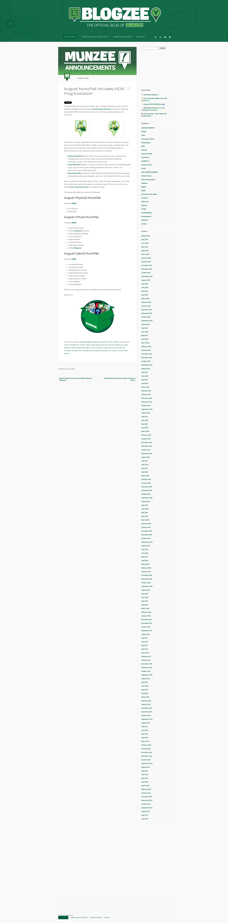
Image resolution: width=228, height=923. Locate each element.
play (109, 348)
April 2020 (144, 516)
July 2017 (144, 638)
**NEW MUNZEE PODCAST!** (95, 37)
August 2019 (145, 546)
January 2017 (146, 660)
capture (88, 345)
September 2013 (146, 808)
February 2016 (146, 701)
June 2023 (144, 376)
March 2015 (145, 741)
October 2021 (145, 450)
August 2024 (145, 324)
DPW (143, 146)
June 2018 (144, 597)
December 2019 (146, 531)
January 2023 (146, 394)
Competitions (145, 143)
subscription (86, 350)
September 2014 (146, 763)
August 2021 (145, 457)
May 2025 (144, 291)
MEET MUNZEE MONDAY (149, 172)
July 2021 (144, 461)
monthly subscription (83, 348)
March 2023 (145, 387)
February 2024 (146, 346)
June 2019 (144, 553)
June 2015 (144, 730)
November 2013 (146, 800)
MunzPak (103, 342)
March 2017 (145, 653)
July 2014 (144, 771)
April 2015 (144, 738)
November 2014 (146, 756)
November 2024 (146, 313)
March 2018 (145, 608)
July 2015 (144, 726)
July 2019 (144, 549)
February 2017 (146, 656)
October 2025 (145, 273)
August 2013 (145, 811)
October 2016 (145, 671)
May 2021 (144, 468)
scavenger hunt (76, 350)
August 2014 (145, 767)
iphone (125, 345)
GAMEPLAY (145, 161)
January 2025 (146, 306)
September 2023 (146, 365)
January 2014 (146, 793)
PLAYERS (140, 37)
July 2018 (144, 594)
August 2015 (145, 723)
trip (109, 350)
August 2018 (145, 590)
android (82, 345)
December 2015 (146, 708)
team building (95, 350)
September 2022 (146, 409)
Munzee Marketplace (148, 179)
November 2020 (146, 490)
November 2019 (146, 535)
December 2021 (146, 442)
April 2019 (144, 560)
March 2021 (145, 476)
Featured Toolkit (146, 154)
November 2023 (146, 357)
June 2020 (144, 509)
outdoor (105, 348)
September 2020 (146, 498)
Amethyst (78, 231)
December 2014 (146, 752)
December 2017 (146, 619)
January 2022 (146, 439)
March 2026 (145, 254)
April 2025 (144, 295)
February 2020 (146, 524)
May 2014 (144, 778)
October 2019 (145, 538)
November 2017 (146, 623)
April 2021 (144, 472)
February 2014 (146, 789)
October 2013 (145, 804)
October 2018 (145, 583)
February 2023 (146, 391)
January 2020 (146, 527)
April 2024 (144, 339)
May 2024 (144, 335)
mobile (73, 348)
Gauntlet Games (146, 165)
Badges (96, 342)
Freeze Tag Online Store (79, 187)
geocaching (100, 345)
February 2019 (146, 568)
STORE (116, 342)
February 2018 (146, 612)
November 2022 (146, 402)
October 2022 (145, 405)
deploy (93, 345)
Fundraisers (145, 157)
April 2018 (144, 605)
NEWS (143, 191)
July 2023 (144, 372)
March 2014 (145, 785)
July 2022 (144, 417)
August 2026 (145, 236)
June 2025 (144, 287)
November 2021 (146, 446)
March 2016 (145, 697)
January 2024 (146, 350)
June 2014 (144, 774)
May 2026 (144, 247)
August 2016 (145, 678)
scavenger (67, 350)
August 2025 (145, 280)
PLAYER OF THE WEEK (149, 194)
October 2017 (145, 627)
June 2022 (144, 420)
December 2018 (146, 575)
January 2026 (146, 262)
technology (103, 350)
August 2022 (145, 413)
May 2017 (144, 645)
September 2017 (146, 631)
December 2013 (146, 797)
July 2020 (144, 505)
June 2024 (144, 332)
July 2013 (144, 815)
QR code (122, 348)
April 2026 (144, 250)
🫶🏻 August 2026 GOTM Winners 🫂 (153, 104)
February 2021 (146, 479)
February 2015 (146, 745)
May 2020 (144, 512)
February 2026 (146, 258)
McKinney (67, 348)
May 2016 (144, 690)
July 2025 (144, 284)
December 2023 (146, 354)
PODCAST (144, 202)
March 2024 (145, 343)
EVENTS (144, 150)
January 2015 (146, 749)
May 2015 (144, 734)
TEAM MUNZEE (146, 213)
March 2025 (145, 298)
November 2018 (146, 579)
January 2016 (146, 704)
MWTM (143, 187)
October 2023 (145, 361)
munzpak (99, 348)
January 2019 (146, 571)
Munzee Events (146, 176)
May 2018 (144, 601)
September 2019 (146, 542)
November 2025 (146, 269)
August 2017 (145, 634)
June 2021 (144, 464)
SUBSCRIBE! (70, 37)
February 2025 (146, 302)
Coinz (143, 135)
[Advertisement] (159, 69)
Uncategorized (146, 216)
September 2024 (146, 321)
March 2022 (145, 431)
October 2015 (145, 715)
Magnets (77, 248)
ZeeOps (144, 224)
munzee (92, 348)
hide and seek (109, 345)
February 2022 (146, 435)
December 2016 (146, 664)
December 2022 (146, 398)
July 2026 (144, 239)
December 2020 (146, 487)
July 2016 (144, 682)
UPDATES (144, 220)
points (114, 348)
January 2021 (146, 483)
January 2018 (146, 616)
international (118, 345)
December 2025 (146, 265)
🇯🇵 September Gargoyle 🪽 (150, 95)
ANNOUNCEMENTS (122, 37)
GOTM (143, 168)
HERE (74, 203)
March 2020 (145, 520)
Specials (144, 205)
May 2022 (144, 424)
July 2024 (144, 328)
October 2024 (145, 317)
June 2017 (144, 642)
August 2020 (145, 501)
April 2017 (144, 649)
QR (117, 348)
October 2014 (145, 760)
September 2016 (146, 675)
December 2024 (146, 310)
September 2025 (146, 276)
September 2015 (146, 719)
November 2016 (146, 667)
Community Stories (147, 139)
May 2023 (144, 380)
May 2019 (144, 557)
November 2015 (146, 712)
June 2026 (144, 243)
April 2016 (144, 693)
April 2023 (144, 383)
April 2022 (144, 428)
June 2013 (144, 819)
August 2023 (145, 369)
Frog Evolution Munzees (102, 109)
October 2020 (145, 494)
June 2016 (144, 686)
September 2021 (146, 453)
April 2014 (144, 782)
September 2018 (146, 586)
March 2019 (145, 564)
